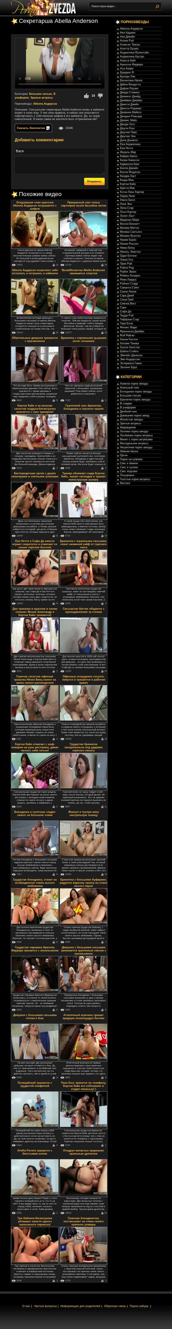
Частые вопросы (45, 1306)
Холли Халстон (130, 347)
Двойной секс (128, 411)
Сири (123, 307)
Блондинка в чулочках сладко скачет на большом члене (34, 813)
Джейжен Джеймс (131, 100)
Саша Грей (126, 299)
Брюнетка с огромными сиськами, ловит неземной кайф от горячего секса (83, 544)
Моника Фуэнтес (130, 235)
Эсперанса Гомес (131, 363)
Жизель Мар (128, 152)
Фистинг (125, 483)
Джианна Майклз (130, 112)
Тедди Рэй (126, 315)
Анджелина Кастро (132, 56)
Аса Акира (126, 68)
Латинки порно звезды (134, 431)
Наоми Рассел (129, 243)
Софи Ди (125, 311)
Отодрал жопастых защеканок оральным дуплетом (83, 1152)
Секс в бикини (129, 463)
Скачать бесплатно (31, 128)
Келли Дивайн (129, 168)
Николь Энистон (130, 251)
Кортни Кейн (128, 184)
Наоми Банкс (128, 239)
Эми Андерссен (130, 359)
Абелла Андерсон (45, 103)
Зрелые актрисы (41, 97)
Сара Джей (127, 295)
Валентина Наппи (131, 80)
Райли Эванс (128, 271)
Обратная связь (115, 1306)
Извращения (128, 427)
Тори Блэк (126, 323)
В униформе (128, 407)
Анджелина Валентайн (134, 52)
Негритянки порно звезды (136, 447)
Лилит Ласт (127, 215)
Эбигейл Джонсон (131, 355)
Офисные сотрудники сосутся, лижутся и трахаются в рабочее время (83, 679)
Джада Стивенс (130, 92)
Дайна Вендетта (130, 84)
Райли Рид (127, 267)
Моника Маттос (129, 227)
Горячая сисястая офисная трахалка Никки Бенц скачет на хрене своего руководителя (35, 679)
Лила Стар (126, 207)
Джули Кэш (127, 128)
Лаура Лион (127, 195)
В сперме (126, 403)
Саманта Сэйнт (129, 287)
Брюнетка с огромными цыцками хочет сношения (83, 339)
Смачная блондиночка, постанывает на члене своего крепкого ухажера (84, 1221)
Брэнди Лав (127, 76)
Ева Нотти (126, 148)
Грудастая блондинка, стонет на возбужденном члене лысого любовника (35, 882)
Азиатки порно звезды (134, 383)
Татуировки (127, 475)
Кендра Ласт (128, 176)
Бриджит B (127, 72)
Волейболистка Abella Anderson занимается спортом (83, 272)
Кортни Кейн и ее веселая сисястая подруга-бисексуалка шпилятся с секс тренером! (35, 408)
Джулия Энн (128, 136)
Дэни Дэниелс (129, 140)
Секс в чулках (129, 467)
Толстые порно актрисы (135, 479)
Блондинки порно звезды (136, 391)
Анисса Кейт (128, 60)
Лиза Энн (126, 203)
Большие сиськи (40, 93)
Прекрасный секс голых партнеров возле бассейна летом (83, 204)
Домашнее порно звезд (134, 415)
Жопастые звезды (131, 419)
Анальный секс (129, 387)
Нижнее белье (129, 451)
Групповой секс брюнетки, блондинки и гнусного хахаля (84, 407)
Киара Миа (127, 180)
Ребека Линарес (130, 275)
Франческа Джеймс (132, 331)
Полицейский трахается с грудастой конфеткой (35, 1084)
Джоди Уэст (127, 124)
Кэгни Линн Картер (132, 192)
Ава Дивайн (127, 36)
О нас (26, 1306)
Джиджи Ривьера (131, 116)
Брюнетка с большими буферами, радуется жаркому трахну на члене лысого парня (83, 882)
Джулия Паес (128, 132)
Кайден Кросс (129, 156)
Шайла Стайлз (129, 351)
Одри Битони (128, 255)
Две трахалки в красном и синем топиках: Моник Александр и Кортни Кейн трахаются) (35, 612)
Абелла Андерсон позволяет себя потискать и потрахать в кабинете (35, 272)
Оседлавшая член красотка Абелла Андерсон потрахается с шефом (35, 205)
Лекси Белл (127, 199)
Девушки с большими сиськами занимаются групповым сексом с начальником (83, 950)
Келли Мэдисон (130, 172)
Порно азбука (139, 1306)
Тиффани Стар (129, 319)
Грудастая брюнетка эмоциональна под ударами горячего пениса (83, 747)
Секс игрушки (128, 471)
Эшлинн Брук (128, 367)
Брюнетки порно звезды (135, 399)
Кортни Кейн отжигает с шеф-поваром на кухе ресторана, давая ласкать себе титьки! (34, 747)
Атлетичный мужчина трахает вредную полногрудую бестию (83, 1016)
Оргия (124, 455)
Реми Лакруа (128, 279)
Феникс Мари (128, 327)
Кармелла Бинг (129, 164)
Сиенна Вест (128, 303)
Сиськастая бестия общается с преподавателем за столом (83, 610)
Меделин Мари (129, 219)
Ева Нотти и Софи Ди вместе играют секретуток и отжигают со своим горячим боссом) (34, 544)
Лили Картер (128, 211)
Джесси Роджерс (131, 108)
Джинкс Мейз (128, 120)
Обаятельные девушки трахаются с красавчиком (35, 339)
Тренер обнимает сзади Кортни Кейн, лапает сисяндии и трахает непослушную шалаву (83, 476)
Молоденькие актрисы (134, 443)
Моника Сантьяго (131, 231)
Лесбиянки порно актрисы (136, 435)
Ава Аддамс (128, 32)
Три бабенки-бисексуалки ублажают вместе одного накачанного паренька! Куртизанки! (34, 1223)
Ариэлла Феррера (131, 64)
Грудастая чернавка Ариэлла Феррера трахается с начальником (35, 949)
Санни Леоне (128, 291)
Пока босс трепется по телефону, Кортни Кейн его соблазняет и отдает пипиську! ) (83, 1086)
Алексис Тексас (130, 44)
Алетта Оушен (129, 48)
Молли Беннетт (130, 223)
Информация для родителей (80, 1306)
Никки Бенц (127, 247)
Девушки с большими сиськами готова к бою (35, 1016)
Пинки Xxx (126, 259)
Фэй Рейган (127, 335)
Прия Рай (126, 263)
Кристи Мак (127, 188)
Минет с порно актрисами (136, 439)
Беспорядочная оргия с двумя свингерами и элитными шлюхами (34, 475)
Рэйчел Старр (129, 283)
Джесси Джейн (129, 104)
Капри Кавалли (129, 160)
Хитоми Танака (129, 343)
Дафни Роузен (129, 88)
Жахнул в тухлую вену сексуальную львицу (83, 813)
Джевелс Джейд (130, 96)
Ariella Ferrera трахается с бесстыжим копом (34, 1152)
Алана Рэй (127, 40)
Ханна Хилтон (129, 339)
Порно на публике (131, 459)
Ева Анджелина (130, 144)
